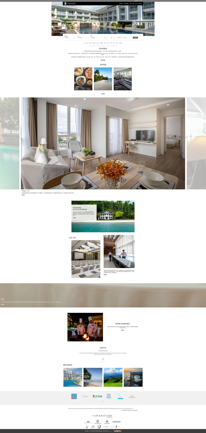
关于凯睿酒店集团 (124, 410)
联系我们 (140, 3)
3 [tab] (103, 362)
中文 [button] (141, 0)
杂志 (133, 410)
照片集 (136, 3)
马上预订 (135, 37)
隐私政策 (135, 410)
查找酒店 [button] (121, 3)
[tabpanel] (103, 18)
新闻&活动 (130, 410)
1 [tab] (103, 91)
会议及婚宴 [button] (126, 3)
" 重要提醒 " (103, 60)
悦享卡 (133, 3)
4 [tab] (105, 362)
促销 (130, 3)
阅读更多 (74, 217)
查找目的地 (137, 0)
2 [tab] (102, 362)
